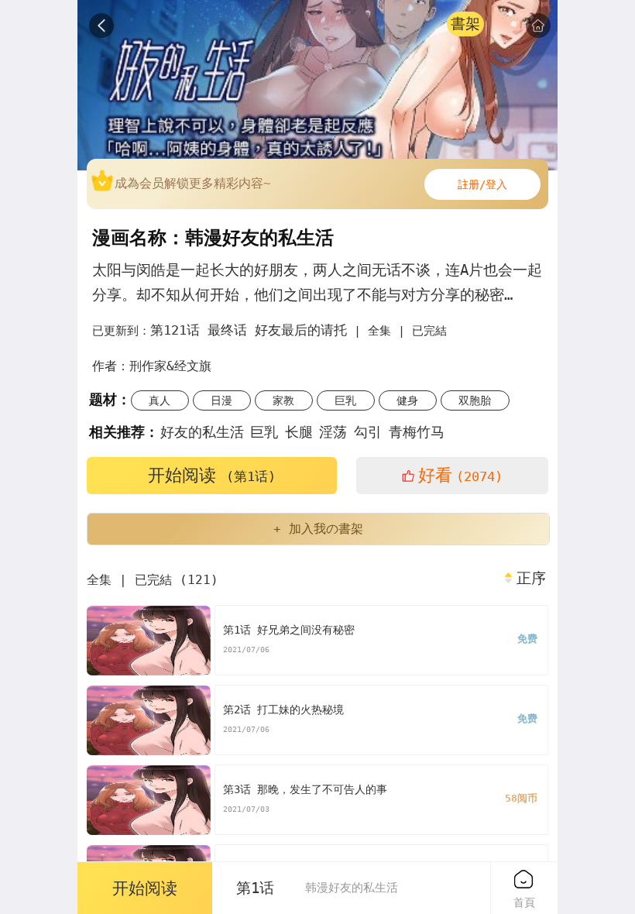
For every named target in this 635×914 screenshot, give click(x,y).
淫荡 (333, 432)
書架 (465, 23)
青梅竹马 (416, 432)
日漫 (221, 400)
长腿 (299, 432)
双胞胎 (474, 400)
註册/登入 (482, 184)
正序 (531, 578)
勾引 (368, 432)
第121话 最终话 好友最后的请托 (248, 330)
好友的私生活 (202, 432)
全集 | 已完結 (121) (152, 579)
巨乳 (345, 400)
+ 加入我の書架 (318, 528)
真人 (159, 400)
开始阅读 (212, 475)
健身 (407, 400)
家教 (283, 400)
